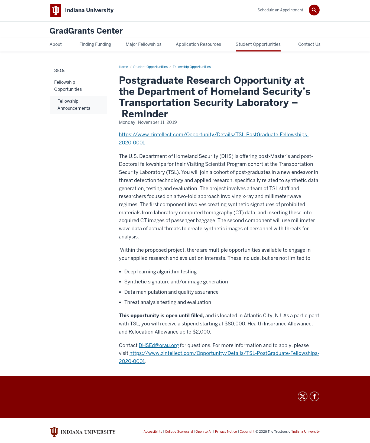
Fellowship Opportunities (192, 67)
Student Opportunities (150, 67)
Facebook (314, 396)
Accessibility (153, 431)
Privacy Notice (226, 431)
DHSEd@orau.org (159, 345)
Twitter (302, 396)
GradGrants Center (86, 31)
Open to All (204, 431)
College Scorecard (179, 431)
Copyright (247, 431)
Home (123, 67)
